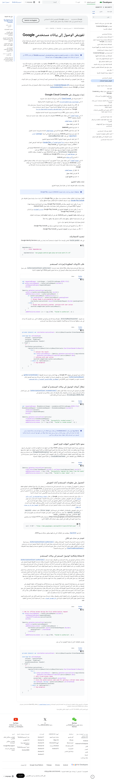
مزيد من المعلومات (38, 209)
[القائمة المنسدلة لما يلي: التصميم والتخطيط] (84, 2)
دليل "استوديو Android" (23, 737)
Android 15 (41, 743)
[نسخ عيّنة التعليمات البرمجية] (83, 245)
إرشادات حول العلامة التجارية (68, 771)
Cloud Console (66, 98)
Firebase (49, 765)
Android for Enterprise (81, 743)
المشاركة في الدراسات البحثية (10, 749)
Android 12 (41, 751)
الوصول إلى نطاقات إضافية (61, 57)
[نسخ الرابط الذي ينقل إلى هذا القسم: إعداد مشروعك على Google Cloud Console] (43, 95)
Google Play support (9, 745)
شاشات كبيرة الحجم (54, 737)
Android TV (55, 748)
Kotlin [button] (80, 276)
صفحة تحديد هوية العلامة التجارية (69, 102)
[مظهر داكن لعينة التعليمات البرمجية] (81, 245)
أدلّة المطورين (26, 740)
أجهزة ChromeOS (54, 743)
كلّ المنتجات (23, 765)
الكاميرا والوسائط (69, 745)
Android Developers (79, 28)
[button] (102, 36)
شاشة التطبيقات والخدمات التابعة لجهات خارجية (49, 109)
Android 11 (41, 754)
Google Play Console (77, 200)
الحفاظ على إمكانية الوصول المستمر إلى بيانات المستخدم (44, 379)
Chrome (57, 765)
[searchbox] (102, 17)
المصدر (86, 749)
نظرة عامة (109, 11)
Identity (99, 7)
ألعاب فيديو (70, 737)
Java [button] (72, 276)
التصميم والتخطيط (91, 2)
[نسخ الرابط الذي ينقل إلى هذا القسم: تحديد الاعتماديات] (67, 237)
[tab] (80, 276)
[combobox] (51, 2)
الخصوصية (70, 748)
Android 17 (41, 737)
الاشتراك (20, 776)
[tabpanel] (52, 296)
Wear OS (56, 740)
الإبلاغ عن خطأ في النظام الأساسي (9, 737)
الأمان (86, 746)
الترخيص (79, 771)
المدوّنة (86, 755)
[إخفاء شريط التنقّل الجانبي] (92, 777)
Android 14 (41, 745)
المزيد (78, 2)
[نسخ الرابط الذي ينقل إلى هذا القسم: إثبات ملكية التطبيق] (69, 182)
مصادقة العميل (71, 154)
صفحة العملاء (68, 121)
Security (108, 7)
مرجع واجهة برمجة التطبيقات (25, 743)
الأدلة (93, 11)
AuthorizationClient (56, 87)
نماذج (101, 11)
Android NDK (25, 750)
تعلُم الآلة (71, 740)
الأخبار (86, 752)
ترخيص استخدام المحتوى (44, 704)
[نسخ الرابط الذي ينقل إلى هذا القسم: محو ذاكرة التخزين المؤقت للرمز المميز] (52, 444)
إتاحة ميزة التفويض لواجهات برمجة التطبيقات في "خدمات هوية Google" (50, 55)
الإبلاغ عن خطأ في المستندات (11, 742)
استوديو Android (16, 2)
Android (85, 741)
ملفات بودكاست (84, 758)
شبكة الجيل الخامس (68, 751)
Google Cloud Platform (36, 765)
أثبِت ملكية (69, 157)
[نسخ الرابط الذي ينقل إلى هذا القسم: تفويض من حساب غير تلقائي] (63, 538)
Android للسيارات (54, 745)
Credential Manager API (61, 85)
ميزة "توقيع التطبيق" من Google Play (53, 142)
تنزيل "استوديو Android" (23, 747)
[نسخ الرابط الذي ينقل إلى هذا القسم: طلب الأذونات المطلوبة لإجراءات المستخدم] (48, 264)
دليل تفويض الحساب (50, 598)
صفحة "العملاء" (74, 116)
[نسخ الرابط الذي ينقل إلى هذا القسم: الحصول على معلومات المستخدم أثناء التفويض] (44, 483)
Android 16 (41, 740)
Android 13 (41, 748)
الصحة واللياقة (70, 743)
